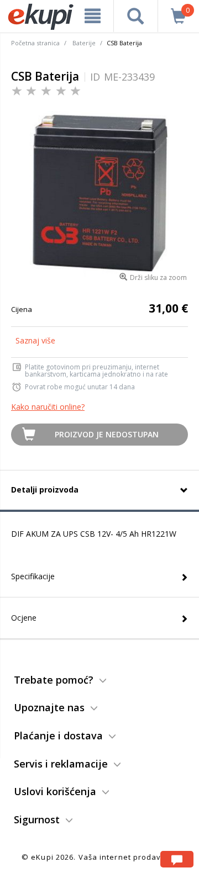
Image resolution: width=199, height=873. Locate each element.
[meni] (92, 16)
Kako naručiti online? (48, 406)
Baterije (84, 43)
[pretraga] (136, 16)
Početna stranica (35, 43)
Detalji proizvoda (44, 489)
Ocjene (23, 617)
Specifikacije (33, 576)
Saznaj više (35, 340)
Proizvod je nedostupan (107, 434)
